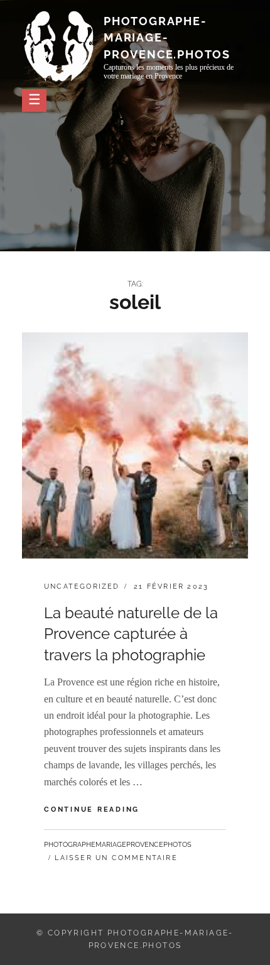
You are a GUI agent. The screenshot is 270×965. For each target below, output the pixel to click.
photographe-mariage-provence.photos (167, 37)
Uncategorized (82, 586)
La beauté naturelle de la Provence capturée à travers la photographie (131, 634)
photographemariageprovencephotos (118, 845)
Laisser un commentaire (116, 858)
